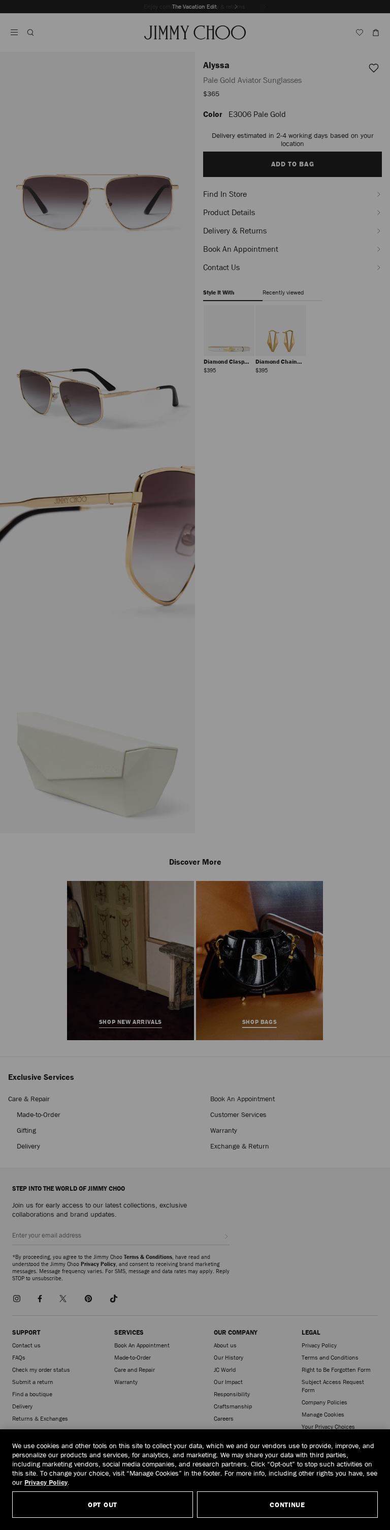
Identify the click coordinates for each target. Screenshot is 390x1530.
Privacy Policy (46, 1482)
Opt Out (102, 1504)
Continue (287, 1504)
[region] (195, 1479)
